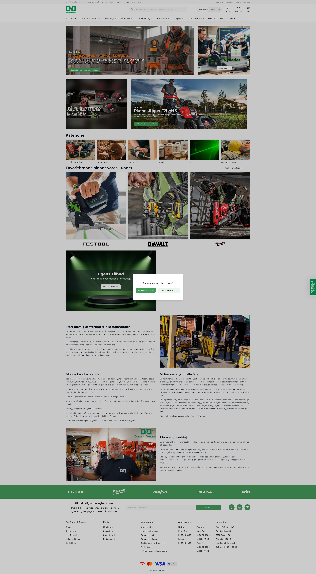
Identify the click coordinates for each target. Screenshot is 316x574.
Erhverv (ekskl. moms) (169, 290)
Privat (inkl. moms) (145, 290)
